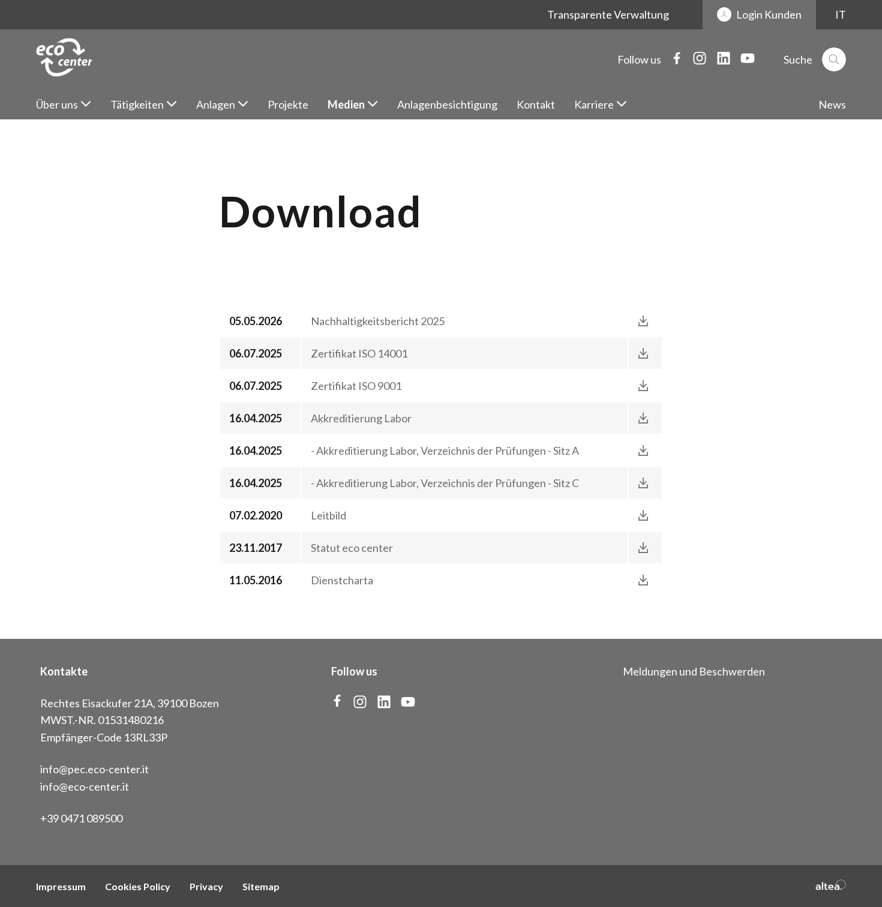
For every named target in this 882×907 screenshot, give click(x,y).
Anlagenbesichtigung (447, 104)
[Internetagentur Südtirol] (830, 886)
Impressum (61, 886)
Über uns (57, 104)
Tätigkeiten (137, 104)
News (832, 104)
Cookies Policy (137, 886)
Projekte (288, 104)
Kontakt (536, 104)
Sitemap (261, 886)
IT (840, 14)
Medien (346, 104)
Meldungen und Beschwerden (694, 671)
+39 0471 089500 (81, 818)
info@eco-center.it (84, 786)
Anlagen (215, 104)
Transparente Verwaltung (608, 14)
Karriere (594, 104)
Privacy (206, 886)
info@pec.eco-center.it (94, 769)
